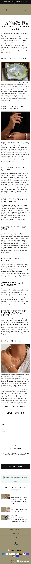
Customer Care (15, 533)
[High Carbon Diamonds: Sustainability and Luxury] (5, 509)
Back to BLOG (16, 466)
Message (4, 431)
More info (15, 481)
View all (15, 490)
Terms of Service (18, 454)
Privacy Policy (8, 454)
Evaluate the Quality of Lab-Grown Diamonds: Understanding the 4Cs (19, 519)
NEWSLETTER (15, 537)
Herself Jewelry (15, 529)
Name (3, 416)
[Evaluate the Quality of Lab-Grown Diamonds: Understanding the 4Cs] (5, 517)
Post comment (15, 448)
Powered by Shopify (15, 562)
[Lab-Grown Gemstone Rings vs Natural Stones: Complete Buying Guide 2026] (5, 496)
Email (3, 424)
